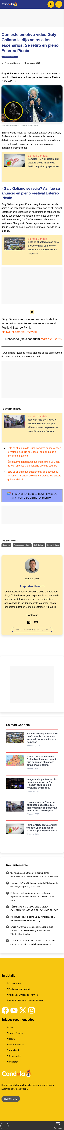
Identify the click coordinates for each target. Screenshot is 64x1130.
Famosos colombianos (22, 545)
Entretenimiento (9, 57)
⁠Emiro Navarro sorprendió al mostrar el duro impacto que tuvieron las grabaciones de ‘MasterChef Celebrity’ (31, 930)
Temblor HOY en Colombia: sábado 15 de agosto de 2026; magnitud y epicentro (43, 163)
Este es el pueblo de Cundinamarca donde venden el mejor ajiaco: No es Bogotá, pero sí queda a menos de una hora (34, 452)
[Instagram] (31, 1010)
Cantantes (6, 545)
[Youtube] (14, 1010)
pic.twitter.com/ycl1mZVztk (19, 331)
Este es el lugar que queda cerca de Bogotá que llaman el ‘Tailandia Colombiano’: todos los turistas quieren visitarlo (34, 476)
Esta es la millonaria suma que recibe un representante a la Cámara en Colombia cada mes (32, 896)
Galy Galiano (39, 545)
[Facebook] (5, 1010)
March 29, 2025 (51, 339)
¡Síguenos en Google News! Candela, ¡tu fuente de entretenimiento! (34, 496)
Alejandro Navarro (12, 63)
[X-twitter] (22, 1010)
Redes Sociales (53, 545)
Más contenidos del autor (32, 629)
